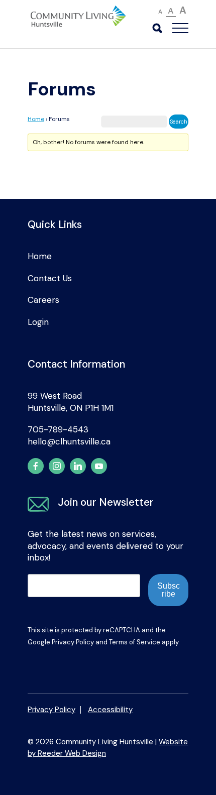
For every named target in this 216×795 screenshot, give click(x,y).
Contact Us (50, 278)
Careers (43, 299)
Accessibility (110, 710)
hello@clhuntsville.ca (69, 441)
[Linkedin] (78, 466)
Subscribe (168, 590)
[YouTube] (99, 466)
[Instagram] (57, 466)
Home (36, 119)
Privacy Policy (73, 642)
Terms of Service (134, 642)
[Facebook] (36, 466)
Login (38, 321)
